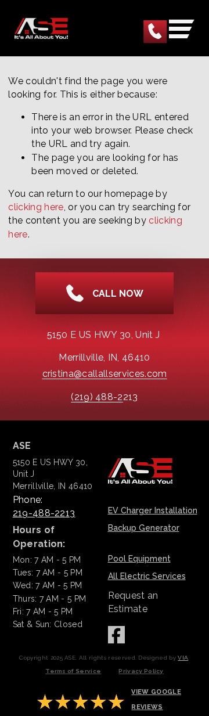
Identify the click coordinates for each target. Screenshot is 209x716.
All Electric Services (147, 576)
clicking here (35, 207)
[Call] (155, 32)
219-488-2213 (44, 513)
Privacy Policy (140, 671)
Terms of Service (73, 671)
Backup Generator (143, 527)
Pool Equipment (139, 558)
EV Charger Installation (152, 510)
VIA (183, 657)
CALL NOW (117, 293)
